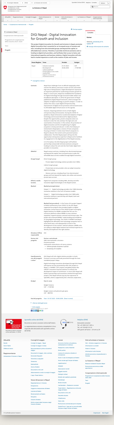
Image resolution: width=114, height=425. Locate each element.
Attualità (8, 17)
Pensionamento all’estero (38, 394)
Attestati (60, 366)
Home (5, 24)
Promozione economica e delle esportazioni (94, 367)
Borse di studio (62, 382)
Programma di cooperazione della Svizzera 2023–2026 (97, 377)
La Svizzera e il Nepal (84, 17)
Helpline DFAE (82, 320)
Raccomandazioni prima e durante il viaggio (41, 349)
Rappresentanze (18, 17)
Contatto (89, 32)
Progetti (87, 383)
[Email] (42, 310)
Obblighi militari (63, 374)
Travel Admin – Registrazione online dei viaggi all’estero (69, 389)
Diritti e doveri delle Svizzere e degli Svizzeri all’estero (41, 403)
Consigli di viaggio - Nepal (38, 343)
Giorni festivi (7, 346)
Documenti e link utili (37, 370)
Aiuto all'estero (35, 367)
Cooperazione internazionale (97, 17)
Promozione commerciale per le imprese (69, 404)
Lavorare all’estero (36, 391)
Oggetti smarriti (62, 371)
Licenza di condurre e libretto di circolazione (67, 354)
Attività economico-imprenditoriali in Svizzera (96, 355)
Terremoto (34, 361)
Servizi (57, 17)
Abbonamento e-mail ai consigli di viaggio (43, 372)
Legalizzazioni (62, 363)
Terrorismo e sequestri (37, 358)
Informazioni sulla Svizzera (93, 351)
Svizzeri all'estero (36, 399)
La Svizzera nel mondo (40, 3)
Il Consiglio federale (12, 3)
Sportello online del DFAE (33, 320)
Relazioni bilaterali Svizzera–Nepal (95, 363)
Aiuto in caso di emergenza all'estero (68, 358)
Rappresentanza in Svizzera (39, 383)
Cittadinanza (61, 398)
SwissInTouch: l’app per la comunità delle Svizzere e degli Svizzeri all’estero (70, 407)
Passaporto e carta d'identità (66, 347)
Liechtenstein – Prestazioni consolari (68, 385)
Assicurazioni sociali (63, 369)
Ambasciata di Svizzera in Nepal (13, 356)
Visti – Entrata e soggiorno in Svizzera (96, 343)
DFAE (26, 3)
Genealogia (61, 380)
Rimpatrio (34, 397)
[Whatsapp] (40, 310)
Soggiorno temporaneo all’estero (40, 388)
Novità (5, 343)
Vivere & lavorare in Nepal (45, 17)
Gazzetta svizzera (63, 395)
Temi (86, 380)
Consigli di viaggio (30, 17)
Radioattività (34, 364)
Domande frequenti (36, 356)
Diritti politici (62, 350)
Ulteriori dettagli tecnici (39, 303)
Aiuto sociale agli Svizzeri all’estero (68, 360)
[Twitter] (34, 310)
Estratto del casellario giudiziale (67, 377)
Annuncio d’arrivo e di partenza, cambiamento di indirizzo (67, 344)
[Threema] (38, 310)
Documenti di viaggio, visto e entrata (41, 353)
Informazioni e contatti (92, 346)
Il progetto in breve (38, 81)
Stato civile (61, 401)
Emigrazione (34, 386)
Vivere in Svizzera (90, 348)
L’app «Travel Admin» (37, 375)
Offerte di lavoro (8, 348)
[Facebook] (32, 310)
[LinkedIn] (36, 310)
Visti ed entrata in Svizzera (66, 17)
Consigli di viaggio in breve (38, 346)
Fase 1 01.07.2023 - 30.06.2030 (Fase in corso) (58, 298)
